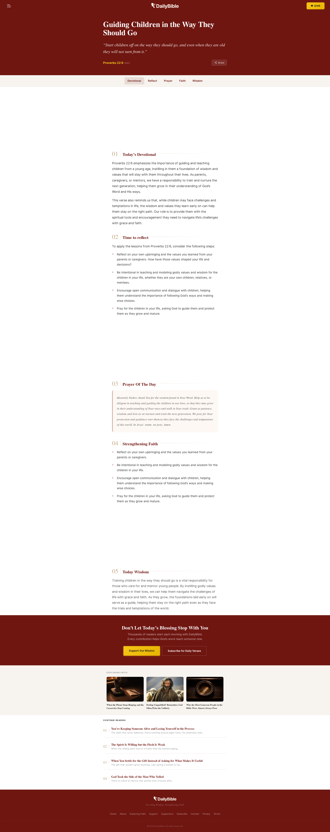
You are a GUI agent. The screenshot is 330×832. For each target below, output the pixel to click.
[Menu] (9, 5)
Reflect (152, 80)
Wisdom (197, 80)
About (123, 813)
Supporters (167, 813)
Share (221, 62)
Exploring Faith (138, 813)
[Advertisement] (165, 119)
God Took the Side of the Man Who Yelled (137, 777)
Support (153, 813)
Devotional (134, 80)
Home (113, 813)
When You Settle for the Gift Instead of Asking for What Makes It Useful (157, 761)
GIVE (317, 5)
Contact (195, 813)
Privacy (206, 813)
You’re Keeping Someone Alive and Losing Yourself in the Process (152, 729)
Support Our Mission (142, 650)
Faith (182, 80)
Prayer (168, 80)
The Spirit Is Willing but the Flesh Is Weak (138, 745)
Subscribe (182, 813)
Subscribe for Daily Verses (184, 650)
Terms (217, 813)
